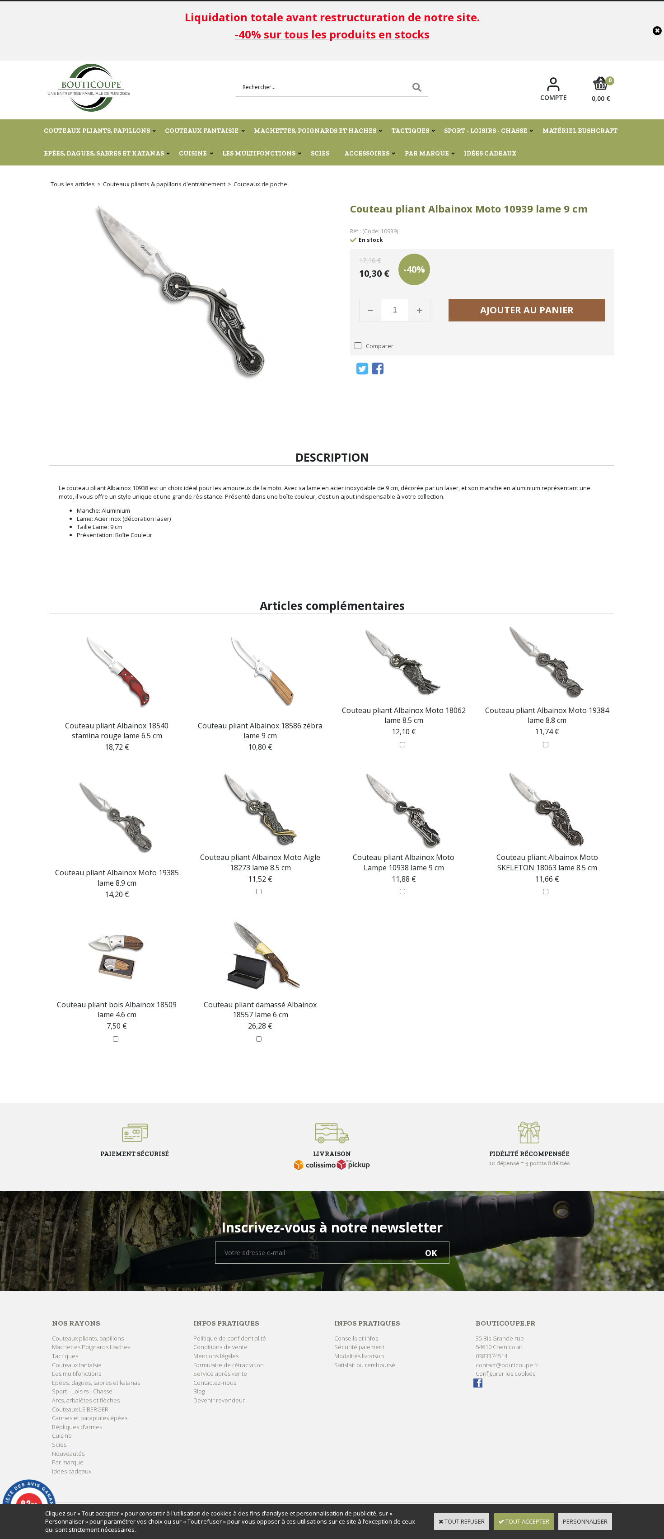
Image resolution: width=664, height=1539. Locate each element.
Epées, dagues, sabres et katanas (104, 153)
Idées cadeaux (490, 153)
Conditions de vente (220, 1347)
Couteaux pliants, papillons (97, 131)
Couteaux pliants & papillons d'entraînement (164, 184)
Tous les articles (73, 184)
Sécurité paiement (359, 1347)
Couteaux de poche (260, 184)
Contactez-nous (214, 1382)
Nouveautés (68, 1453)
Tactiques (410, 131)
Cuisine (193, 153)
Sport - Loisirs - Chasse (485, 131)
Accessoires (366, 153)
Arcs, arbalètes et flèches (86, 1400)
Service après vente (220, 1373)
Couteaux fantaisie (201, 131)
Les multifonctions (258, 153)
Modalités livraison (359, 1356)
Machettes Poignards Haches (91, 1347)
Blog (199, 1391)
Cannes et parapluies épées (89, 1418)
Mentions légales (215, 1356)
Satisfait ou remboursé (364, 1365)
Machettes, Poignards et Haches (315, 131)
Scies (320, 153)
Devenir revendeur (219, 1400)
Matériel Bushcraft (579, 131)
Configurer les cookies (505, 1373)
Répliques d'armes (77, 1427)
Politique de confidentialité (229, 1338)
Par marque (427, 153)
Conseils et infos (356, 1338)
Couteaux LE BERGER (80, 1409)
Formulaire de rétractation (228, 1365)
